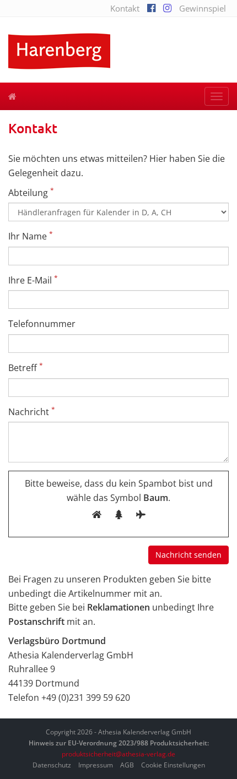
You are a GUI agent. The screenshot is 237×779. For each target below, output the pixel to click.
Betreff (25, 367)
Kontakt (124, 8)
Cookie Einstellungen (173, 765)
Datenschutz (52, 765)
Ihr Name (30, 236)
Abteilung (31, 192)
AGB (127, 765)
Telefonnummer (42, 324)
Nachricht (31, 411)
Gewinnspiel (202, 8)
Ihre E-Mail (33, 280)
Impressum (95, 765)
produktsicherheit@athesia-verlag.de (118, 754)
